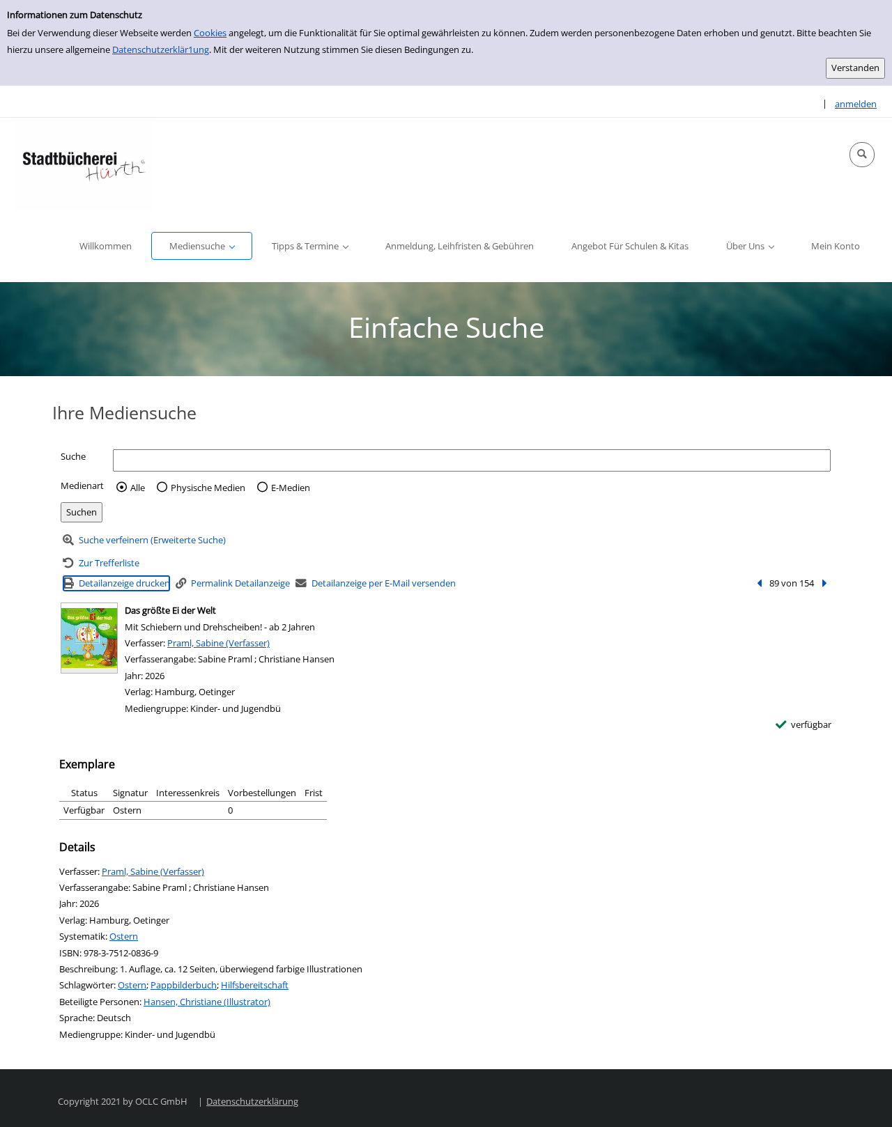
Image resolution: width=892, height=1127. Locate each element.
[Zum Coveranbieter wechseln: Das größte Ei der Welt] (89, 638)
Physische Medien (208, 487)
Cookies (210, 32)
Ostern (123, 936)
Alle (137, 487)
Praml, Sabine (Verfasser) (218, 643)
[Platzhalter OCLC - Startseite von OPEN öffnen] (83, 164)
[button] (862, 154)
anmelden (856, 104)
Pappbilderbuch (184, 985)
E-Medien (290, 487)
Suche (73, 456)
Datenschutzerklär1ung (160, 49)
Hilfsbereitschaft (255, 985)
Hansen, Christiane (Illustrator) (207, 1001)
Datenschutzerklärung (252, 1101)
